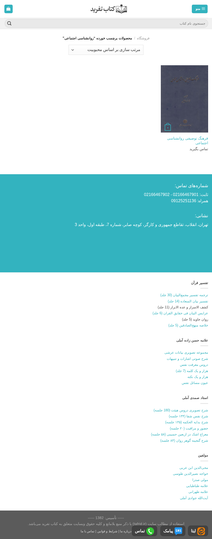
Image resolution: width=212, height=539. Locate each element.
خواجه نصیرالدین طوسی (190, 474)
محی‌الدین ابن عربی (193, 468)
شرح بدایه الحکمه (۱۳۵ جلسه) (186, 422)
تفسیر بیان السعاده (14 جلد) (188, 301)
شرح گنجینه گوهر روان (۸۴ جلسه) (184, 440)
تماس (140, 531)
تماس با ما (87, 531)
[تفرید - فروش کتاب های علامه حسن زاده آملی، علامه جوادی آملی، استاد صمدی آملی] (108, 8)
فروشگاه (143, 38)
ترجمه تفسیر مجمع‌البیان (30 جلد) (184, 295)
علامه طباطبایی (197, 486)
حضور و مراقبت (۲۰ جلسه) (189, 428)
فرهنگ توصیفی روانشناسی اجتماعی (187, 140)
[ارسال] (9, 23)
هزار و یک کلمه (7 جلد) (192, 371)
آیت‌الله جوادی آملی (194, 498)
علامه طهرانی (198, 492)
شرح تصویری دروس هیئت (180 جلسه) (181, 410)
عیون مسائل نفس (195, 383)
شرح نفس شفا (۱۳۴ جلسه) (188, 416)
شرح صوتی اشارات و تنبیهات (187, 359)
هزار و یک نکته (197, 377)
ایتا (193, 531)
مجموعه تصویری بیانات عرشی (186, 352)
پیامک (168, 531)
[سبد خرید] (8, 9)
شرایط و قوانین (107, 531)
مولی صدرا (200, 480)
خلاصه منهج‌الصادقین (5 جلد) (188, 325)
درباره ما (125, 531)
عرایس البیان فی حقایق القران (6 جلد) (180, 313)
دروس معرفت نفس (194, 365)
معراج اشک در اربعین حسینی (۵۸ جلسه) (179, 434)
